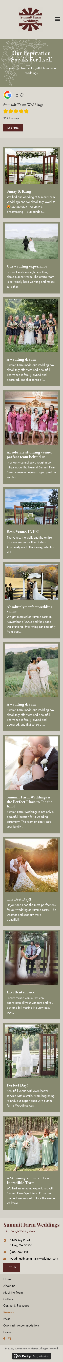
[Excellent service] (31, 974)
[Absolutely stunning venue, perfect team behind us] (31, 437)
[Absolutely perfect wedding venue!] (31, 600)
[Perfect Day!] (31, 1067)
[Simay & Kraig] (31, 183)
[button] (13, 127)
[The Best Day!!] (31, 882)
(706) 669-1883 (19, 1252)
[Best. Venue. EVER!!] (31, 523)
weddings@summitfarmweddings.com (34, 1258)
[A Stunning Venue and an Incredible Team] (31, 1163)
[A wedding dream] (31, 342)
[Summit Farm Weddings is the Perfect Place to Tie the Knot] (31, 784)
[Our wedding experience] (31, 257)
